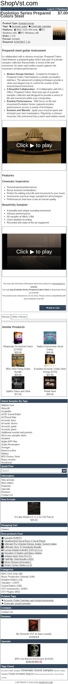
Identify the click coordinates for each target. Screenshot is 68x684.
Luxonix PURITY (13, 538)
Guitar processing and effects (44, 674)
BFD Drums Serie (10, 456)
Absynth (5, 408)
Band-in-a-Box (8, 450)
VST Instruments (10, 588)
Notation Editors (9, 579)
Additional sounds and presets (16, 432)
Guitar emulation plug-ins (21, 674)
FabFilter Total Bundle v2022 (19, 559)
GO (64, 471)
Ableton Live (7, 405)
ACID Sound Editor (11, 414)
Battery (5, 453)
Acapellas (6, 411)
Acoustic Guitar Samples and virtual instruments (29, 600)
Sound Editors (8, 585)
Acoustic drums (9, 423)
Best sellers (7, 483)
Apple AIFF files (9, 441)
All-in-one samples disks (14, 435)
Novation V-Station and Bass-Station (23, 553)
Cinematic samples (41, 26)
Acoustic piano (8, 429)
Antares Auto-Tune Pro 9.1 (18, 556)
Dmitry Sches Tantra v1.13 (18, 565)
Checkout (61, 9)
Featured (5, 486)
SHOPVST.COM (46, 682)
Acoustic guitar (9, 426)
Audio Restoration (10, 444)
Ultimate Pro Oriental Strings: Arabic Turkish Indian (30, 544)
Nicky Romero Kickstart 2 (17, 562)
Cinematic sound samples (17, 603)
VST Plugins (7, 591)
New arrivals (7, 480)
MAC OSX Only (9, 573)
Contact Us (7, 495)
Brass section (8, 459)
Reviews (5, 492)
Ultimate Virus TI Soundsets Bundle (22, 547)
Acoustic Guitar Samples (10, 671)
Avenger (5, 447)
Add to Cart (53, 308)
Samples (5, 582)
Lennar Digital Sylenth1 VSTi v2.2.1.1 (23, 550)
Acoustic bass (8, 420)
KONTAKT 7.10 (22, 42)
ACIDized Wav (8, 417)
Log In (50, 9)
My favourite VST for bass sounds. (34, 634)
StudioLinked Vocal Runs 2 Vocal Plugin (24, 541)
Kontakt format (26, 23)
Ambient (5, 438)
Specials (5, 489)
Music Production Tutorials (15, 576)
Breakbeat (6, 462)
